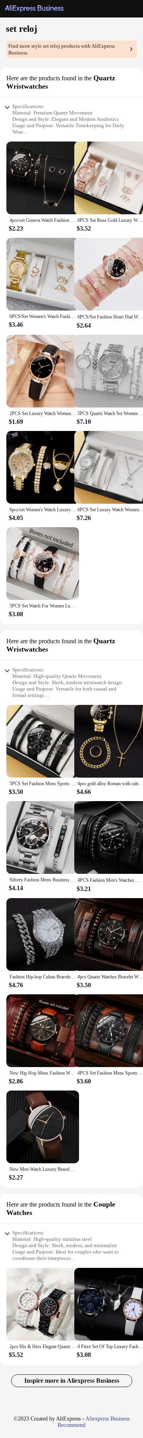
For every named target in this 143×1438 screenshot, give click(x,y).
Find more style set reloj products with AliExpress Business (61, 49)
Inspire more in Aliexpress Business (71, 1380)
